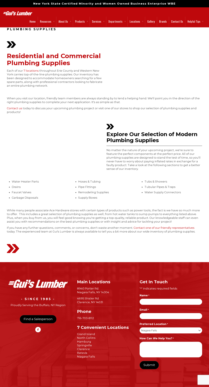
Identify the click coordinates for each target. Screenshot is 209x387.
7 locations (31, 70)
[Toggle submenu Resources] (54, 21)
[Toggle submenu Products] (87, 21)
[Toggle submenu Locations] (142, 21)
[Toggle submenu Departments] (125, 21)
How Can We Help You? (157, 338)
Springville (84, 345)
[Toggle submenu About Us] (70, 21)
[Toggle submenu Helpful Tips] (202, 21)
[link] (38, 284)
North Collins (86, 337)
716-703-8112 (85, 318)
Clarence (83, 349)
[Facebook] (38, 330)
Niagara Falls (86, 356)
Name (144, 295)
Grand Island (86, 334)
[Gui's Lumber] (17, 11)
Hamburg (84, 341)
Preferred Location (154, 324)
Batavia (82, 352)
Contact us (14, 108)
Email (144, 309)
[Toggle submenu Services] (103, 21)
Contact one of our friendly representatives (164, 227)
